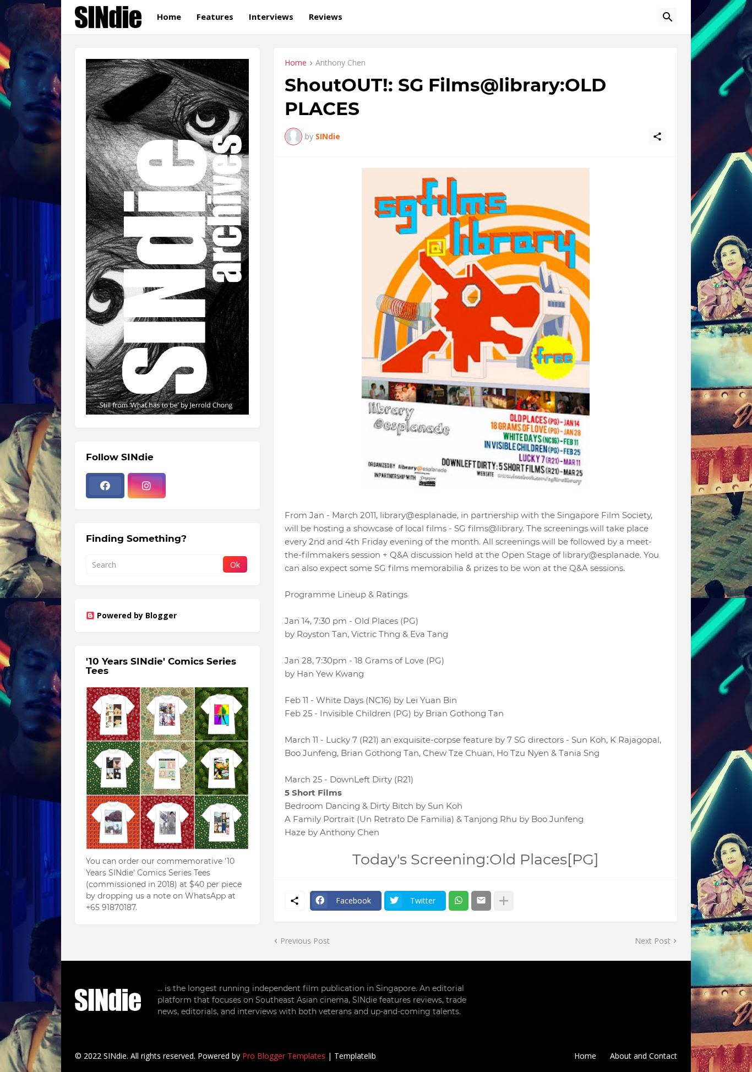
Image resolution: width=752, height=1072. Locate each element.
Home (169, 16)
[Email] (481, 901)
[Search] (667, 17)
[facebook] (105, 485)
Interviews (271, 16)
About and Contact (643, 1056)
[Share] (657, 136)
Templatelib (355, 1056)
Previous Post (305, 940)
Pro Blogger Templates (283, 1056)
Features (215, 16)
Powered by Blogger (137, 615)
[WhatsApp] (458, 901)
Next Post (653, 940)
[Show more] (504, 901)
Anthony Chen (340, 63)
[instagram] (147, 485)
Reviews (325, 16)
